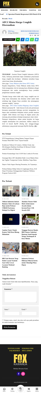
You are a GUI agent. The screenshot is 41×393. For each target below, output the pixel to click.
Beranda (4, 10)
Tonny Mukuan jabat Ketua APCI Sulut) (21, 83)
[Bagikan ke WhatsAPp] (32, 39)
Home (4, 391)
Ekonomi (28, 31)
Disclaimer (27, 350)
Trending (23, 10)
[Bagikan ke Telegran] (36, 39)
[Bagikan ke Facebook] (22, 39)
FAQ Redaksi (14, 350)
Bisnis (10, 18)
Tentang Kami (14, 348)
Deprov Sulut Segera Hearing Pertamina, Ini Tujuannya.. (20, 164)
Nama (6, 309)
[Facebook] (18, 374)
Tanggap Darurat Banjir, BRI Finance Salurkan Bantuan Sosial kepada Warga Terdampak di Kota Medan (30, 234)
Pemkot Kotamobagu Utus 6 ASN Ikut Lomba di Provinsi (20, 153)
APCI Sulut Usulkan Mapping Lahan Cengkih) (24, 105)
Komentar (8, 289)
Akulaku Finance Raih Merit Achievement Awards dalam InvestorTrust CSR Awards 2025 (29, 206)
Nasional (32, 10)
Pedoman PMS (27, 348)
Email (24, 309)
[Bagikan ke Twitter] (27, 39)
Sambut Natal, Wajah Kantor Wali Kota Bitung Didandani (10, 232)
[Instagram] (23, 374)
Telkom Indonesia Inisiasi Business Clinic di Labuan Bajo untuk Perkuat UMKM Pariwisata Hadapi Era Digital (10, 206)
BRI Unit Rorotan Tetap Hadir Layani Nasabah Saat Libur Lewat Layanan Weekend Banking (10, 263)
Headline (13, 10)
